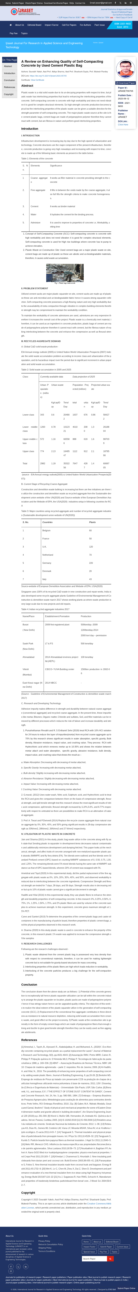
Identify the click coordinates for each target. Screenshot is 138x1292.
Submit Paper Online (126, 1288)
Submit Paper (18, 3)
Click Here (123, 124)
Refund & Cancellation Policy (50, 1244)
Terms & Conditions (46, 1251)
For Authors (85, 25)
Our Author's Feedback (122, 15)
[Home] (11, 25)
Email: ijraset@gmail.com (101, 3)
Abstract (8, 66)
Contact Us (80, 3)
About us (97, 1241)
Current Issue (122, 1246)
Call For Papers (69, 25)
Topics (24, 33)
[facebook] (115, 3)
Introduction (9, 73)
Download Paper (126, 82)
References (9, 87)
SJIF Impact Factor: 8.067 (56, 17)
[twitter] (120, 3)
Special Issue (89, 1251)
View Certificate (37, 80)
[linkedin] (125, 3)
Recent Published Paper (122, 12)
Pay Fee (14, 33)
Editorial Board (34, 25)
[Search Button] (110, 1258)
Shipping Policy (44, 1247)
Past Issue (99, 25)
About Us (19, 25)
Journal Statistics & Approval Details (116, 9)
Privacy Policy (44, 1241)
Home (8, 3)
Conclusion (9, 80)
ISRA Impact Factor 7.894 (85, 17)
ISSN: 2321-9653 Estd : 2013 (122, 25)
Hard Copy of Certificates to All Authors (120, 17)
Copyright (8, 94)
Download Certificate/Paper (56, 3)
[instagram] (130, 3)
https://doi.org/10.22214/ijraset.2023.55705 (48, 75)
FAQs (72, 3)
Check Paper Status (34, 3)
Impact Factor (51, 25)
